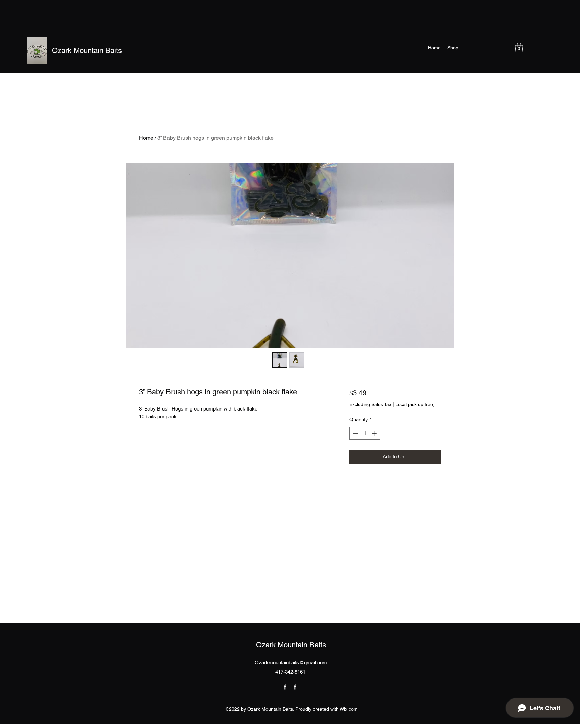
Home (146, 138)
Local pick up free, (414, 404)
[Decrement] (354, 433)
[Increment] (374, 433)
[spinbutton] (364, 433)
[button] (519, 47)
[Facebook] (285, 687)
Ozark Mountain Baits (87, 50)
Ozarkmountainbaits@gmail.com (291, 662)
